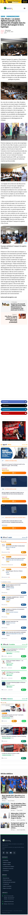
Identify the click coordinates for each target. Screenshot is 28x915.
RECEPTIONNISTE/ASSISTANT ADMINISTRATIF (13, 585)
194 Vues (4, 800)
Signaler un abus (6, 912)
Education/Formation (12, 16)
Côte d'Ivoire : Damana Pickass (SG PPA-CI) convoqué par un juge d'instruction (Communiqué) (11, 319)
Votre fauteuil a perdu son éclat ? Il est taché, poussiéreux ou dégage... (12, 715)
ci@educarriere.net (9, 901)
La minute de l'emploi (8, 866)
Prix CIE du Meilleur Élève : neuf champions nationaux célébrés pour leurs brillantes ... (18, 806)
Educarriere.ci (9, 910)
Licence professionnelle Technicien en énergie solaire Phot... (15, 649)
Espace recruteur (7, 888)
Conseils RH (6, 884)
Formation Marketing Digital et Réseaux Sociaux (15, 683)
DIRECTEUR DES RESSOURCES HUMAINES (16, 632)
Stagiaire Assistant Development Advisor (15, 558)
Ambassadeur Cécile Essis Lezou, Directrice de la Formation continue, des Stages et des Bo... (18, 816)
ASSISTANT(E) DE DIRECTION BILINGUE (15, 546)
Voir (15, 472)
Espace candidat (7, 886)
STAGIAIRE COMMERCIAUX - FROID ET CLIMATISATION (15, 597)
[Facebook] (3, 852)
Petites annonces (7, 880)
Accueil (3, 16)
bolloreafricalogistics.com (9, 297)
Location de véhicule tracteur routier (10, 753)
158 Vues (13, 829)
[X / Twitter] (14, 852)
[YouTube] (10, 852)
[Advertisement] (14, 340)
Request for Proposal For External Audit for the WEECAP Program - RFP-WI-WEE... (13, 465)
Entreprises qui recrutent (9, 882)
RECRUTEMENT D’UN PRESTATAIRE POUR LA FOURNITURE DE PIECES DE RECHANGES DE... (13, 493)
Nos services (6, 878)
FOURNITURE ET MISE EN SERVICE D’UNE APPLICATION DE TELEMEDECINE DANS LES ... (13, 521)
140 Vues (13, 810)
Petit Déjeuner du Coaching (12, 672)
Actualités (5, 860)
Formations (6, 870)
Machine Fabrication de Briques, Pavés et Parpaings (14, 736)
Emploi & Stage (7, 862)
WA (24, 721)
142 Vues (13, 820)
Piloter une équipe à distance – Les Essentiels (14, 661)
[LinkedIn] (7, 852)
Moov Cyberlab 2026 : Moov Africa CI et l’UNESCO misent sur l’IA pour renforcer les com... (13, 797)
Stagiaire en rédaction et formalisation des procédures (15, 610)
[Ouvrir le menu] (24, 8)
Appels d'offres (7, 864)
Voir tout (24, 444)
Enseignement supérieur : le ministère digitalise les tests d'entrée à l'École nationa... (19, 825)
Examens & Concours (8, 868)
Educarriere (8, 30)
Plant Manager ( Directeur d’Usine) (14, 571)
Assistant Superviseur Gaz (12, 621)
